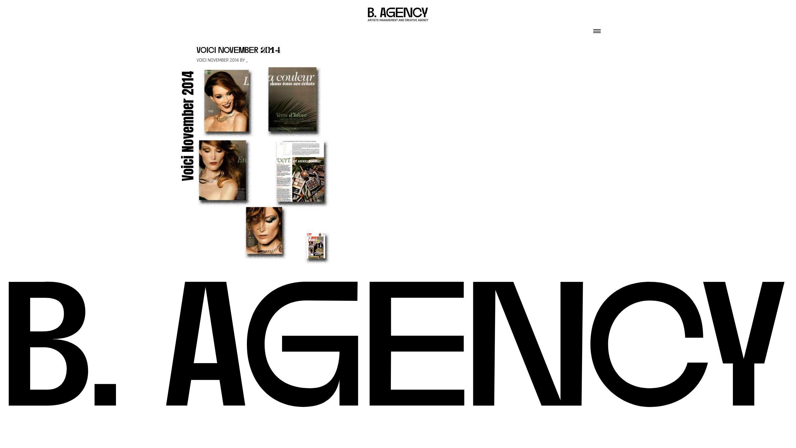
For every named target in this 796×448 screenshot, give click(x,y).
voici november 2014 (239, 51)
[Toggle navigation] (597, 29)
